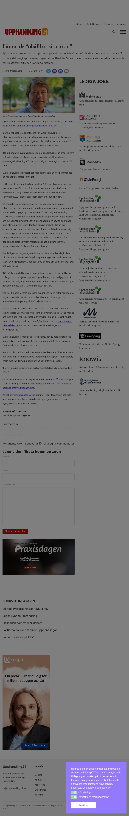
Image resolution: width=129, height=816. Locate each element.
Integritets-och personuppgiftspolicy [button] (91, 787)
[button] (109, 805)
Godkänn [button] (83, 805)
